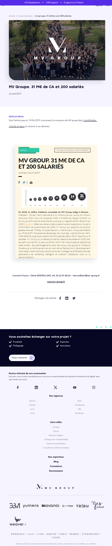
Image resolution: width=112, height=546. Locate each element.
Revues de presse (25, 16)
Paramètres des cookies (54, 544)
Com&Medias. (90, 120)
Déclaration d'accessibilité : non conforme (80, 544)
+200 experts (52, 3)
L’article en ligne (17, 126)
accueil (12, 16)
